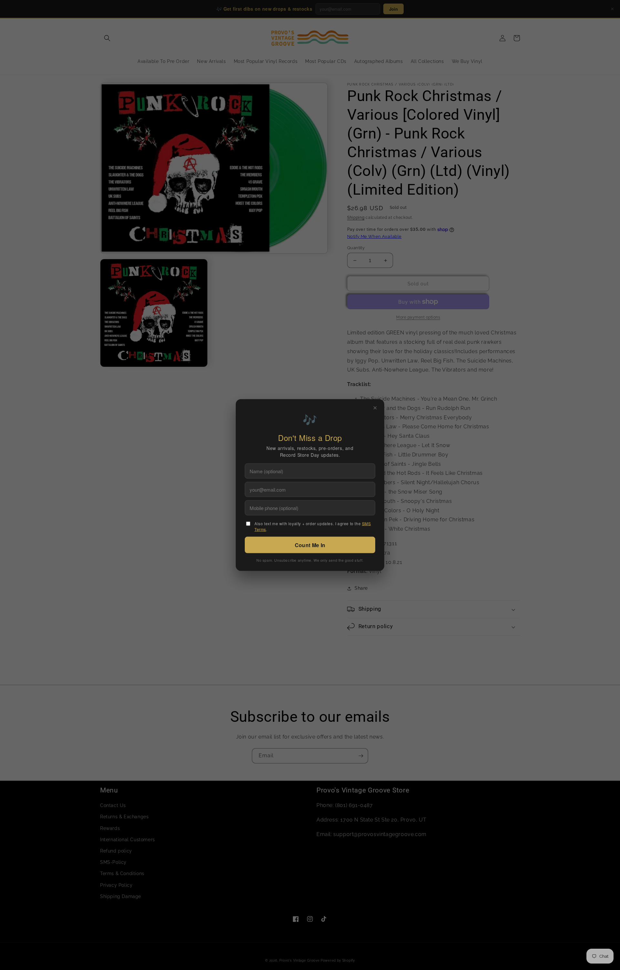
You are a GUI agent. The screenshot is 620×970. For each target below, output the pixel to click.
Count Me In (310, 544)
